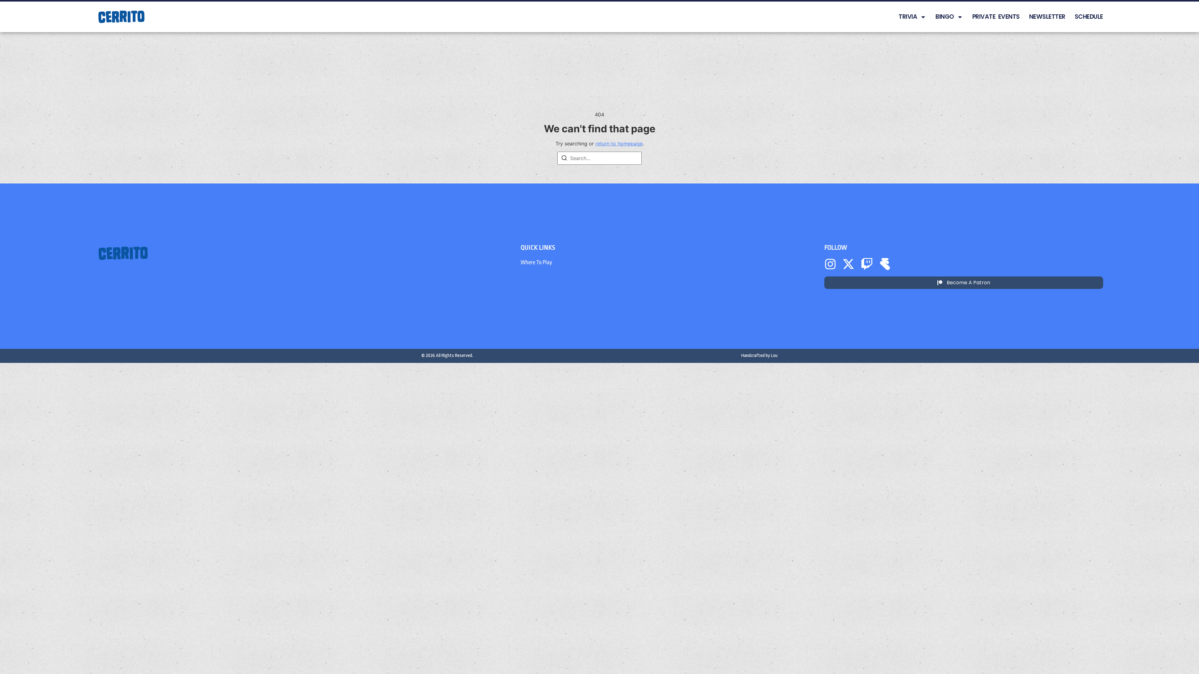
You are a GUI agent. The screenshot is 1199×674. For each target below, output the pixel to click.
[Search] (564, 158)
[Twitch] (867, 264)
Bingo (944, 16)
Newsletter (1047, 16)
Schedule (1089, 16)
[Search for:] (599, 158)
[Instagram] (830, 264)
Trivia (908, 16)
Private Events (996, 16)
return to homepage (619, 143)
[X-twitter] (848, 264)
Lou (774, 355)
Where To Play (536, 262)
